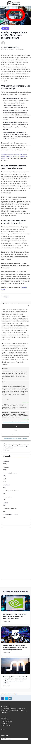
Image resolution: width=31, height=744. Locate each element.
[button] (28, 306)
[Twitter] (6, 698)
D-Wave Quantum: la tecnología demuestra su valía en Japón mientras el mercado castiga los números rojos (16, 446)
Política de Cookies (6, 720)
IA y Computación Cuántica (11, 491)
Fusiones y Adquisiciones (11, 514)
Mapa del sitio (4, 723)
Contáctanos (4, 729)
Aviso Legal (24, 438)
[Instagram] (10, 698)
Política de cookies (8, 438)
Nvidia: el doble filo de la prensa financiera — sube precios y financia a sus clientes (14, 616)
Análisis (6, 479)
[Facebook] (2, 698)
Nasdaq (6, 502)
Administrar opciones (15, 435)
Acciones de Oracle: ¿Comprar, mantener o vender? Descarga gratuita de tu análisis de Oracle (14, 156)
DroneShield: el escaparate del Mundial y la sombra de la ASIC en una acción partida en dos (15, 647)
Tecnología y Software (10, 473)
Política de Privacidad (16, 438)
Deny (15, 430)
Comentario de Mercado (10, 508)
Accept (15, 426)
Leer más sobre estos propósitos (22, 422)
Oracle (6, 296)
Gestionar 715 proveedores (8, 422)
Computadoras (8, 497)
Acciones (5, 28)
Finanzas (6, 467)
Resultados (7, 485)
